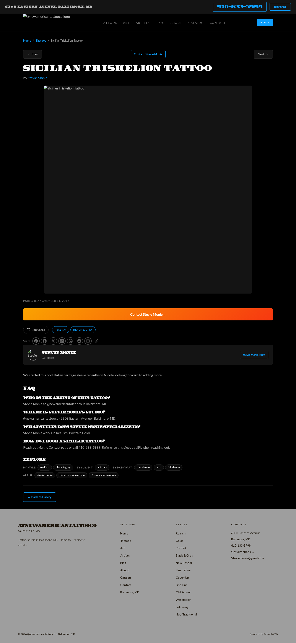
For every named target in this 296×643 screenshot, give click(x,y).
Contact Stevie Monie (148, 54)
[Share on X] (53, 341)
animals (102, 467)
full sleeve (174, 467)
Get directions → (243, 552)
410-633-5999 (240, 7)
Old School (183, 592)
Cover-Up (182, 577)
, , (49, 6)
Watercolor (183, 599)
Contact (218, 22)
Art (126, 22)
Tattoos (109, 22)
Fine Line (182, 585)
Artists (143, 22)
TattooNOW (271, 634)
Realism (60, 329)
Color (179, 540)
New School (184, 563)
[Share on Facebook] (44, 341)
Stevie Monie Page (254, 355)
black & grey (63, 467)
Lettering (182, 607)
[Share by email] (88, 341)
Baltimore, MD (129, 592)
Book (280, 6)
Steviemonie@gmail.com (247, 558)
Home (27, 40)
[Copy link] (96, 341)
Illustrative (183, 570)
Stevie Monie (37, 78)
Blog (160, 22)
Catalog (196, 22)
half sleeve (143, 467)
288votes (38, 329)
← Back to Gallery (39, 497)
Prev (35, 54)
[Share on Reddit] (79, 341)
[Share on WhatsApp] (70, 341)
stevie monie (44, 475)
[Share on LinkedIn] (62, 341)
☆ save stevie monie (103, 475)
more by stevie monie (72, 475)
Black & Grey (83, 329)
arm (158, 467)
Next (261, 54)
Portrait (181, 548)
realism (44, 467)
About (176, 22)
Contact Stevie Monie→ (148, 314)
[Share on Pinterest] (36, 341)
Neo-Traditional (186, 614)
